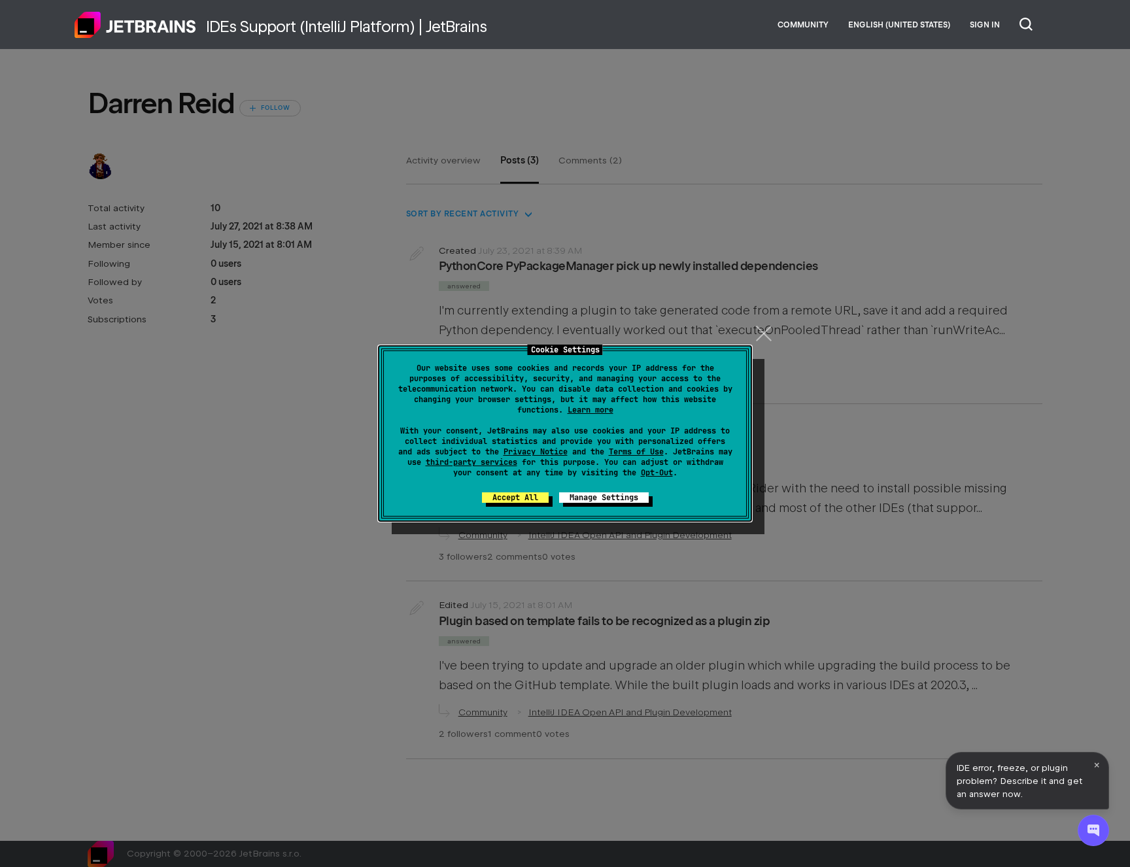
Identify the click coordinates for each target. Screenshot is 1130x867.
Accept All (515, 497)
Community (803, 24)
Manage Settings (604, 497)
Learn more (590, 410)
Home (135, 25)
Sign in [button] (985, 24)
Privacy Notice (536, 452)
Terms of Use (636, 452)
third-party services (471, 462)
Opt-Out (657, 473)
